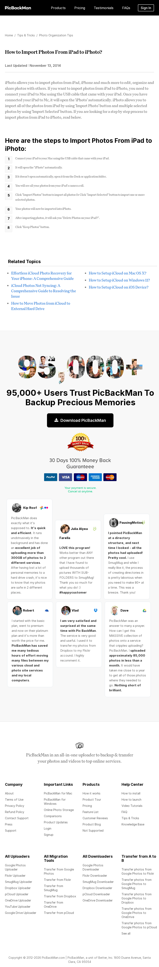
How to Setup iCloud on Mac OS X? (117, 273)
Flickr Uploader (15, 875)
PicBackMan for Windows (55, 801)
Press (8, 824)
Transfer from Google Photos (59, 871)
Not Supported (93, 830)
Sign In (146, 8)
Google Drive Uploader (20, 913)
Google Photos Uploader (15, 867)
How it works (91, 793)
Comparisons (53, 816)
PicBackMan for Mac (58, 793)
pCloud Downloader (96, 894)
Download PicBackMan (82, 420)
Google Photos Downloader (93, 867)
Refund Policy (14, 812)
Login (47, 828)
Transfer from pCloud (59, 913)
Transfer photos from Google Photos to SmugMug (137, 884)
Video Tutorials (132, 805)
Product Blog (92, 824)
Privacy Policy (14, 805)
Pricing (87, 805)
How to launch (131, 799)
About (9, 793)
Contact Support (17, 818)
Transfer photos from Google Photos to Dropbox (137, 898)
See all (126, 933)
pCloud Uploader (16, 894)
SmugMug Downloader (98, 882)
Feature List (91, 812)
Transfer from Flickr (57, 879)
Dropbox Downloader (97, 888)
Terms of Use (14, 799)
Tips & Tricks (130, 818)
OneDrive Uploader (18, 900)
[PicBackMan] (18, 7)
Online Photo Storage (59, 810)
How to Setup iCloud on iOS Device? (118, 287)
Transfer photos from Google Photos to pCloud (139, 925)
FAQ (124, 812)
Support (10, 830)
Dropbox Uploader (18, 888)
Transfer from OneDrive (53, 904)
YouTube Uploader (17, 906)
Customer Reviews (95, 818)
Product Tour (92, 799)
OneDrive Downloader (98, 900)
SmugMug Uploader (18, 882)
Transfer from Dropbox (60, 896)
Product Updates (56, 822)
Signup (48, 834)
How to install (131, 793)
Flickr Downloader (95, 875)
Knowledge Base (133, 824)
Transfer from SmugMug (53, 888)
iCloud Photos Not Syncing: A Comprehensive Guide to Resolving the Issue (43, 291)
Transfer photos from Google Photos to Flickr (138, 871)
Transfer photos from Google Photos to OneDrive (137, 913)
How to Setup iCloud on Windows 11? (119, 280)
